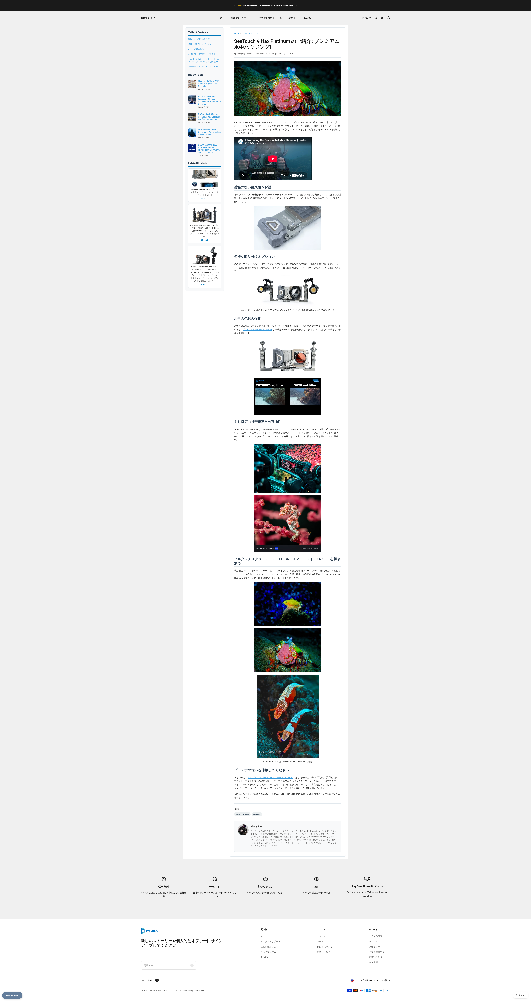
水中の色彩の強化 (196, 49)
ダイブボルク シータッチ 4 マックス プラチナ (270, 777)
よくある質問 (375, 936)
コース (320, 941)
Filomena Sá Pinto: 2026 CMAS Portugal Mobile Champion (208, 83)
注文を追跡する (266, 17)
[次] (296, 5)
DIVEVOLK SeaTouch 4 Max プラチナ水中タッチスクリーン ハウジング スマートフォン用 (204, 192)
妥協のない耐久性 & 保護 (199, 39)
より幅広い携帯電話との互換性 (201, 54)
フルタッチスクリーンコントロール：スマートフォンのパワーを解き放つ (204, 60)
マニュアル (374, 941)
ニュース (321, 936)
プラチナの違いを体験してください (203, 66)
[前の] (234, 5)
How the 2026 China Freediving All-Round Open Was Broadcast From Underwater (209, 100)
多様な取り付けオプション (199, 44)
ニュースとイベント (249, 33)
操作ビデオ (374, 946)
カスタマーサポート (241, 17)
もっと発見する (287, 17)
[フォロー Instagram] (150, 980)
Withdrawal (12, 995)
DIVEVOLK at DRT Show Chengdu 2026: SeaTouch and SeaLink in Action (209, 116)
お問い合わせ (323, 951)
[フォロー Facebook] (143, 980)
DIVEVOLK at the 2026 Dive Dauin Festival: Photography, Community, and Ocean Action (209, 149)
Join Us (307, 17)
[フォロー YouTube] (157, 980)
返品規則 (373, 962)
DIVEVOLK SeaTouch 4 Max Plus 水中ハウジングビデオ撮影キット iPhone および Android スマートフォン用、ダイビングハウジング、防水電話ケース (204, 231)
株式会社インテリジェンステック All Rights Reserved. (181, 990)
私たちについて (324, 946)
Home (236, 33)
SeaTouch (256, 814)
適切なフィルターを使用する (257, 329)
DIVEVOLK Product (242, 814)
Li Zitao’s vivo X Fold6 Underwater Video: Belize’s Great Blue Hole (209, 132)
